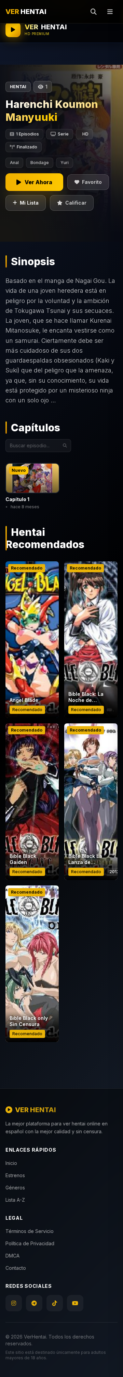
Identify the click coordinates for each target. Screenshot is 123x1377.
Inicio (11, 1163)
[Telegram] (34, 1303)
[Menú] (110, 11)
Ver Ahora (32, 675)
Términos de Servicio (29, 1231)
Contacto (15, 1268)
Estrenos (15, 1175)
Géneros (15, 1187)
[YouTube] (75, 1303)
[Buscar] (93, 11)
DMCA (12, 1256)
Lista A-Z (15, 1200)
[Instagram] (13, 1303)
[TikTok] (54, 1303)
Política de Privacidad (29, 1243)
